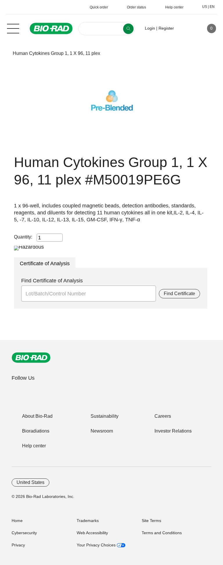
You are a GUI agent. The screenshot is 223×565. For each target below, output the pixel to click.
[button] (3, 53)
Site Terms (151, 520)
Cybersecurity (24, 532)
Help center (34, 445)
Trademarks (88, 520)
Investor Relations (173, 430)
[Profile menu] (186, 28)
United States (30, 482)
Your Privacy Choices (97, 545)
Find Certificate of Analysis (52, 281)
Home (17, 520)
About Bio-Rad (37, 416)
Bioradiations (35, 430)
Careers (162, 416)
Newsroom (102, 430)
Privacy (18, 545)
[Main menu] (13, 28)
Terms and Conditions (162, 532)
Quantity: (23, 236)
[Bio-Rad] (31, 357)
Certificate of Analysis (45, 263)
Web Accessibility (92, 532)
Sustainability (104, 416)
